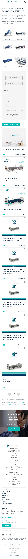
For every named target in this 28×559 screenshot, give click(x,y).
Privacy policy (14, 550)
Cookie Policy (14, 552)
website (23, 402)
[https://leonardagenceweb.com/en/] (17, 555)
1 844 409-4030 (14, 455)
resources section (9, 404)
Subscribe (7, 525)
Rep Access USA (7, 503)
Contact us (14, 428)
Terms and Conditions (14, 548)
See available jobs (7, 517)
